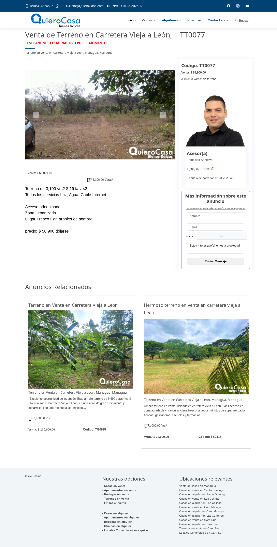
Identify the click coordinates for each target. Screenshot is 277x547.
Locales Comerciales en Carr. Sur (200, 532)
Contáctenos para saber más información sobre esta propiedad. (216, 208)
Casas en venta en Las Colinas (199, 498)
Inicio (132, 20)
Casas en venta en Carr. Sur (197, 519)
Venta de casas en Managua (197, 485)
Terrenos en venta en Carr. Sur (199, 528)
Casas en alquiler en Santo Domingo (202, 494)
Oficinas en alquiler (117, 526)
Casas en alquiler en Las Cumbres (201, 515)
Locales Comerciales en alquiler (126, 530)
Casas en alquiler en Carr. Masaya (201, 511)
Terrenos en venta (116, 498)
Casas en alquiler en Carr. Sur (198, 524)
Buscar (243, 20)
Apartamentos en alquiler (121, 517)
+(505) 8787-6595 (198, 169)
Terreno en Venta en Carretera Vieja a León (73, 305)
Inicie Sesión (33, 476)
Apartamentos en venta (120, 490)
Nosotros (194, 20)
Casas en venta (114, 485)
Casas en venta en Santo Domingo (201, 490)
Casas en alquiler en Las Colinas (200, 502)
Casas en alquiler (116, 513)
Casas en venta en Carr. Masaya (200, 507)
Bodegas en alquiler (118, 521)
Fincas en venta (115, 502)
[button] (36, 115)
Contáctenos (218, 20)
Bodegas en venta (116, 494)
